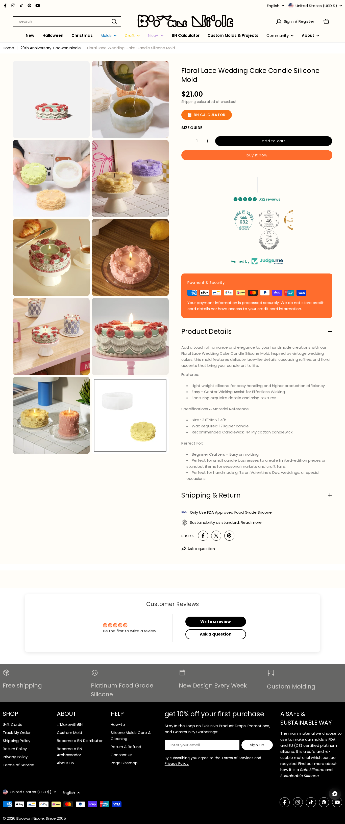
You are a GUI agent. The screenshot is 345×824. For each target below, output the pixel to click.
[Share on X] (216, 536)
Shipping (188, 101)
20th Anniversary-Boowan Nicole (50, 47)
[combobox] (67, 21)
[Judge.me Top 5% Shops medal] (269, 240)
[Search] (114, 21)
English (273, 6)
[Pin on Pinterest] (229, 536)
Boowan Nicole (30, 818)
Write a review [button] (215, 621)
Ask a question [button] (216, 634)
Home (8, 47)
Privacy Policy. (177, 763)
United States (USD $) (316, 5)
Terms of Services (237, 757)
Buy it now (257, 155)
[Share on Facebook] (203, 536)
